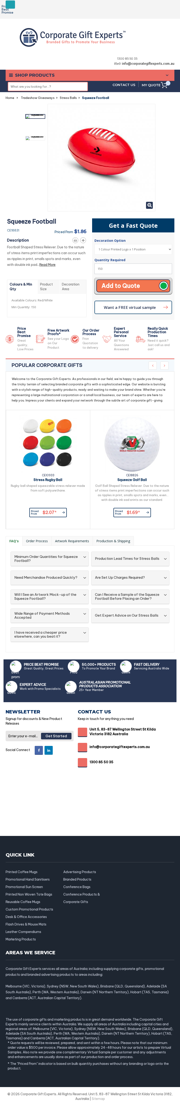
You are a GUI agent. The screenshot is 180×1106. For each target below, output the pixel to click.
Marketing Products (21, 939)
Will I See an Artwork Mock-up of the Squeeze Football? (45, 596)
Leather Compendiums (23, 932)
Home (10, 98)
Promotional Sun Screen (24, 887)
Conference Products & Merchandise (81, 894)
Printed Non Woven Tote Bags (29, 894)
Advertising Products (79, 872)
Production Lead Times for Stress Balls (127, 559)
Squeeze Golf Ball (132, 480)
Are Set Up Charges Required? (120, 578)
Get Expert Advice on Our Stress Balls (126, 616)
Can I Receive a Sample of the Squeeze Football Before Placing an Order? (127, 596)
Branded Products (77, 879)
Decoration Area (70, 286)
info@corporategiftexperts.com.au (148, 63)
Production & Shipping (113, 541)
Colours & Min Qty (21, 286)
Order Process (37, 541)
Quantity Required (109, 260)
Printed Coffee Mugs (22, 872)
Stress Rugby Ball (48, 480)
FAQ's (14, 541)
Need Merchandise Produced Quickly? (45, 578)
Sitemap (98, 1099)
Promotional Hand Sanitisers (28, 879)
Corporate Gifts (75, 902)
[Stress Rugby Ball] (48, 444)
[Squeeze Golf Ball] (132, 444)
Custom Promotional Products (29, 909)
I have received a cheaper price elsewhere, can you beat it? (40, 634)
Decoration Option (110, 240)
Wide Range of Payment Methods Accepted (42, 615)
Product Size (46, 286)
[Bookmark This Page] (84, 239)
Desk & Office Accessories (26, 917)
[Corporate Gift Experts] (73, 37)
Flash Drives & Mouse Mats (26, 924)
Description (18, 240)
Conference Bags (76, 887)
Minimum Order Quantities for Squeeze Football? (46, 559)
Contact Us (123, 85)
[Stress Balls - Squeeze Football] (35, 116)
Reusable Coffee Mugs (23, 902)
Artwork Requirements (72, 541)
